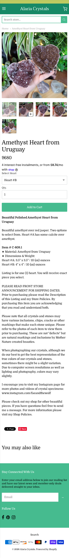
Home (5, 28)
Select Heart (9, 173)
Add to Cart (34, 207)
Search (34, 534)
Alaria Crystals (34, 8)
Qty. (4, 187)
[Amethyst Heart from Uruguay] (9, 109)
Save (24, 428)
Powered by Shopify (46, 549)
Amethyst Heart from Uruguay (28, 28)
